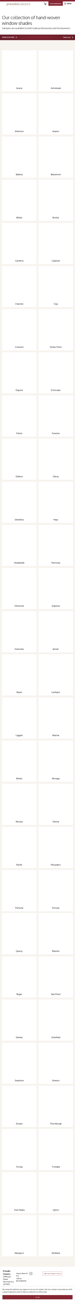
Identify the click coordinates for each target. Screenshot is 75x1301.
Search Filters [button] (8, 37)
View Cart (67, 37)
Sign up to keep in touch (52, 1273)
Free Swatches (55, 4)
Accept (37, 1297)
